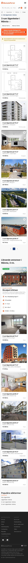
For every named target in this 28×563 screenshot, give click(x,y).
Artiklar (3, 522)
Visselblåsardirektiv (6, 534)
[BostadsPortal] (8, 2)
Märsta (17, 12)
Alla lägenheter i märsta (10, 15)
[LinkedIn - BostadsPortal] (7, 540)
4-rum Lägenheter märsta (8, 504)
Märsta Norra (6, 25)
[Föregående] (10, 249)
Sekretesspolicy (5, 526)
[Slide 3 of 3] (14, 119)
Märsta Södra (16, 25)
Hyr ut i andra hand (18, 524)
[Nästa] (17, 249)
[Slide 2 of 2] (14, 206)
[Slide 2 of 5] (13, 148)
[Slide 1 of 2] (13, 206)
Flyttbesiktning (17, 522)
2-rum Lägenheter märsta (8, 502)
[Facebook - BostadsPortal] (3, 540)
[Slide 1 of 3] (13, 119)
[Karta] (25, 7)
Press (2, 524)
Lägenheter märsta (6, 499)
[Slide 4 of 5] (14, 148)
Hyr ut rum (16, 519)
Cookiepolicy (4, 529)
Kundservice (17, 526)
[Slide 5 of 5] (15, 148)
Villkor (15, 529)
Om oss (3, 519)
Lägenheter (9, 12)
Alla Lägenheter (5, 497)
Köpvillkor (3, 531)
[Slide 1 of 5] (12, 148)
